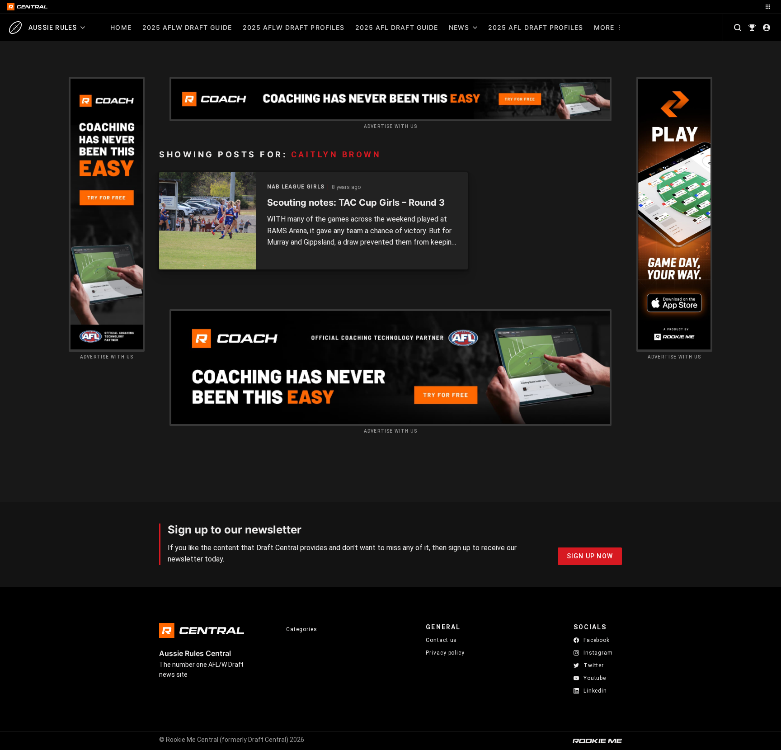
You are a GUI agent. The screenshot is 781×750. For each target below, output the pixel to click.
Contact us (441, 640)
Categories (301, 629)
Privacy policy (445, 653)
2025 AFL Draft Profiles (535, 27)
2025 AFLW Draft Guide (187, 27)
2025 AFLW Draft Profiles (293, 27)
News (459, 27)
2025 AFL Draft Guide (396, 27)
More (604, 27)
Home (120, 27)
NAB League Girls (296, 187)
